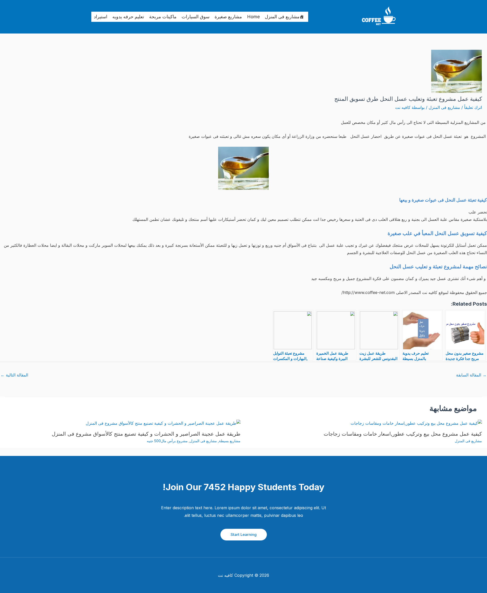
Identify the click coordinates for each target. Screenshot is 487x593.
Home (253, 16)
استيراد (100, 16)
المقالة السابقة (471, 374)
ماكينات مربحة (163, 16)
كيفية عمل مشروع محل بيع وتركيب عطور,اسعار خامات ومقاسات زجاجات (403, 434)
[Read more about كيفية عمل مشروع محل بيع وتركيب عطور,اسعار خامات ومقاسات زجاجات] (416, 422)
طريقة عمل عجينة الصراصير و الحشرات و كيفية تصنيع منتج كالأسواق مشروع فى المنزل (146, 434)
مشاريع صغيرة (228, 16)
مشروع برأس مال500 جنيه (167, 441)
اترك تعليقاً (473, 107)
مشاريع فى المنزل (282, 16)
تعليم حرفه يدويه (128, 16)
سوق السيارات (196, 16)
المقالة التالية (14, 374)
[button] (243, 534)
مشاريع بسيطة (229, 441)
